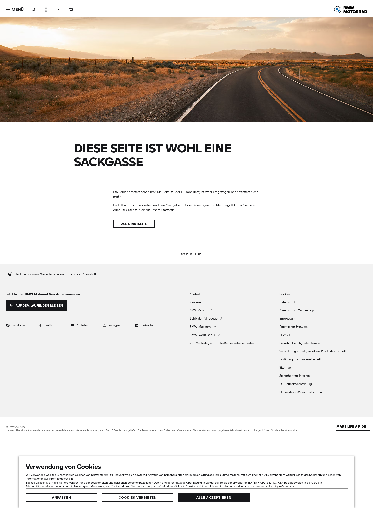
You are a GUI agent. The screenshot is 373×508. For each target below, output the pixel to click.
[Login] (58, 8)
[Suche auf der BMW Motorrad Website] (33, 8)
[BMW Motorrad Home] (350, 9)
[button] (15, 9)
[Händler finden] (46, 8)
